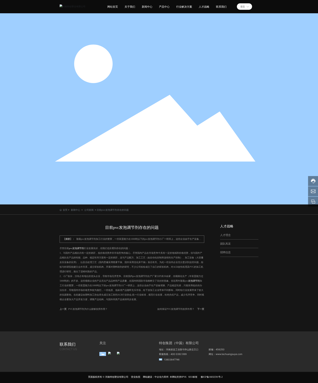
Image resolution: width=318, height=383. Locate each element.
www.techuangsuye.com (229, 354)
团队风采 (225, 243)
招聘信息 (225, 252)
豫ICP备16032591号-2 (212, 377)
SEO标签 (192, 377)
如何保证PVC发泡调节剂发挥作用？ (175, 309)
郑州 (166, 377)
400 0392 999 (179, 354)
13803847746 (172, 359)
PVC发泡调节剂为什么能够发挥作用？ (87, 309)
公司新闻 (89, 209)
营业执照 (135, 377)
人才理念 (225, 235)
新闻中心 (75, 209)
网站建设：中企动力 (153, 377)
